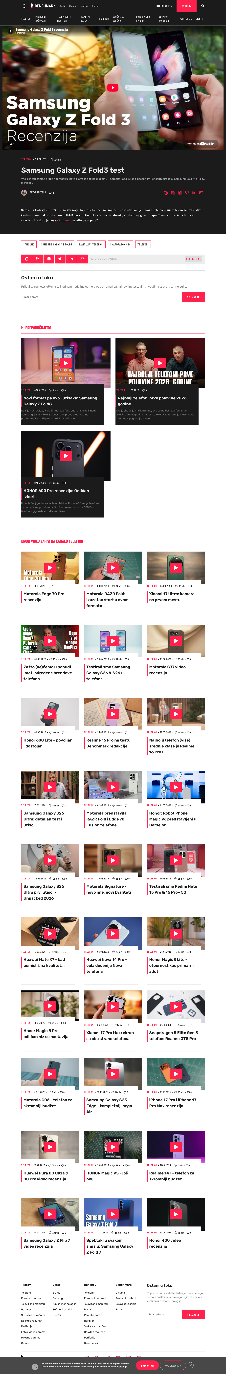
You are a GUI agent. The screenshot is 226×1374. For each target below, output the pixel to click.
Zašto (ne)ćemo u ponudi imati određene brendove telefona (47, 673)
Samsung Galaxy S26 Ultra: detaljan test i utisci (43, 819)
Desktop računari (164, 18)
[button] (24, 6)
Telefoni (26, 18)
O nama (120, 1292)
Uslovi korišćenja (125, 1303)
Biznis (199, 18)
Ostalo (25, 1343)
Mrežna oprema (30, 1337)
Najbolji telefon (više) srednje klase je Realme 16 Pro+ (171, 746)
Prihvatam (147, 1365)
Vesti (62, 6)
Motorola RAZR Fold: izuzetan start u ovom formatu (107, 600)
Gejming (58, 1298)
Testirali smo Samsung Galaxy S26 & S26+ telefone (108, 673)
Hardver (104, 18)
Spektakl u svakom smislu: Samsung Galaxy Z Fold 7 (109, 1246)
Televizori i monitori (64, 18)
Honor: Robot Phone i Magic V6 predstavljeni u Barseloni (172, 819)
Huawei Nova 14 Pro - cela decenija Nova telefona (106, 965)
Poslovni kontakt (125, 1298)
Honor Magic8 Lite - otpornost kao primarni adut (171, 965)
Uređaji (57, 1315)
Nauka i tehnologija (64, 1303)
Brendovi (186, 6)
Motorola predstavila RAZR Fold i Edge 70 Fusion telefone (106, 819)
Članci (72, 6)
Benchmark (91, 1343)
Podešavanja (173, 1365)
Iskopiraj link (193, 259)
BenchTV (166, 6)
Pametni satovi (85, 18)
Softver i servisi (62, 1309)
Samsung (64, 220)
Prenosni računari (40, 18)
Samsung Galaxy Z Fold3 (56, 244)
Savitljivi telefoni (91, 244)
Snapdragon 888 (120, 244)
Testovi (84, 6)
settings (122, 1366)
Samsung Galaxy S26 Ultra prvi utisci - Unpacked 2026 (43, 892)
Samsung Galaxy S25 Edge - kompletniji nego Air (109, 1106)
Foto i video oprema (143, 18)
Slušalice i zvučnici (119, 18)
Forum (95, 6)
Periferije (186, 18)
